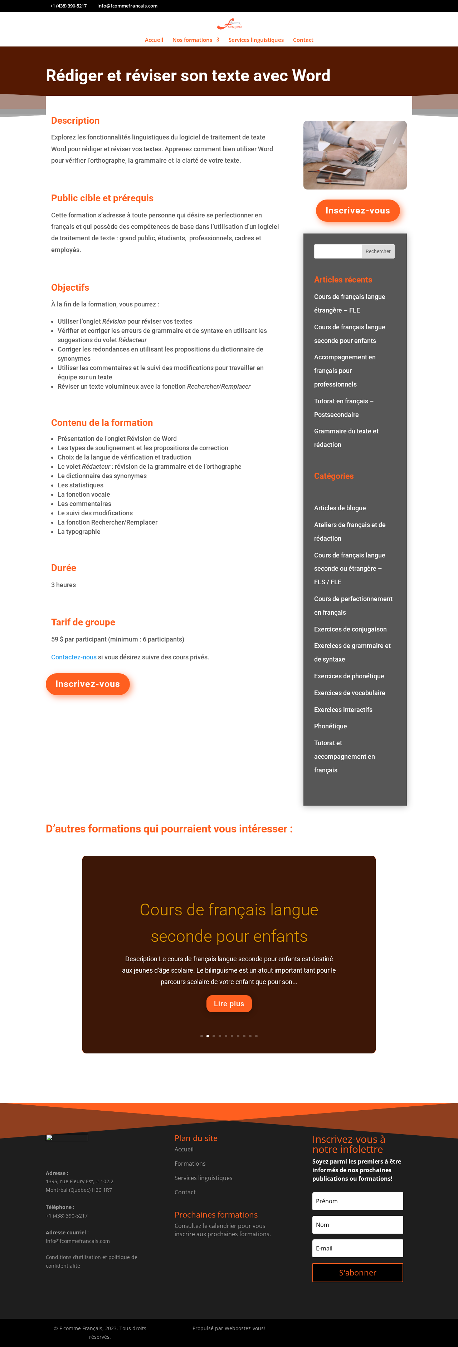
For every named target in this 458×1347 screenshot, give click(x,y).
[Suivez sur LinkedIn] (372, 1330)
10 (256, 1036)
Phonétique (330, 726)
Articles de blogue (340, 508)
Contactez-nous (74, 657)
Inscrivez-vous (87, 684)
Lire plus (229, 1003)
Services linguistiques (256, 40)
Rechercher (378, 251)
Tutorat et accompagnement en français (344, 756)
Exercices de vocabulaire (349, 693)
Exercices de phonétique (349, 676)
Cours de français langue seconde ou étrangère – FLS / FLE (349, 568)
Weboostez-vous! (245, 1328)
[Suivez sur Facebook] (343, 1330)
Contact (303, 40)
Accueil (154, 40)
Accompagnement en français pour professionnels (345, 370)
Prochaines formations (216, 1214)
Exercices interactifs (343, 709)
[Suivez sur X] (358, 1330)
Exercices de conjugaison (350, 629)
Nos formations (192, 40)
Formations (190, 1163)
